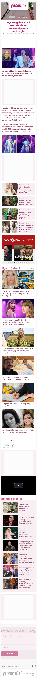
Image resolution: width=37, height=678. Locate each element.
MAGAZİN (12, 17)
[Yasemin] (18, 6)
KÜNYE (17, 666)
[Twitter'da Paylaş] (8, 446)
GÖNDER (10, 653)
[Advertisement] (18, 167)
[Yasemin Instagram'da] (35, 667)
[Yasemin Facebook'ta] (32, 667)
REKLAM (3, 666)
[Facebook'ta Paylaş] (4, 446)
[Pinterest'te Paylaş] (12, 446)
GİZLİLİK (10, 666)
